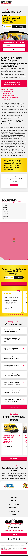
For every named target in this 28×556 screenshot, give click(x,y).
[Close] (26, 543)
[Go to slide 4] (10, 314)
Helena (5, 207)
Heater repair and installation (8, 95)
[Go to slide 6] (14, 314)
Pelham (5, 209)
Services (14, 497)
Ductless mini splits (6, 93)
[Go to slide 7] (16, 314)
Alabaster (5, 216)
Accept (14, 552)
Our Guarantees (14, 504)
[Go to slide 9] (20, 314)
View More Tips (14, 458)
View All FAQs (14, 407)
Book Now (14, 185)
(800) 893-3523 (15, 527)
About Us (14, 500)
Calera (4, 218)
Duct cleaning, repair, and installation (10, 97)
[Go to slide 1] (5, 314)
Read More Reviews (14, 284)
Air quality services (6, 99)
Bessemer (5, 205)
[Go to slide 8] (18, 314)
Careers (14, 514)
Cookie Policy (8, 549)
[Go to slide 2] (6, 314)
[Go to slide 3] (8, 314)
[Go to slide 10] (22, 314)
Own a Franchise (14, 507)
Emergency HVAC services (7, 89)
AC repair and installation (7, 91)
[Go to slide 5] (12, 314)
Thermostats (5, 101)
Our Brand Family (14, 511)
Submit (14, 49)
